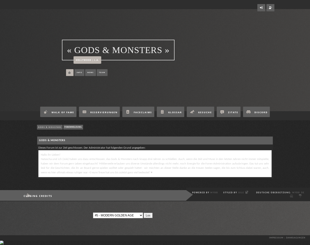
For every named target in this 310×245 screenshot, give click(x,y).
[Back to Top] (2, 243)
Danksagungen (295, 238)
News (90, 73)
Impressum (276, 238)
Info (79, 73)
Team (102, 73)
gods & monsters (50, 127)
